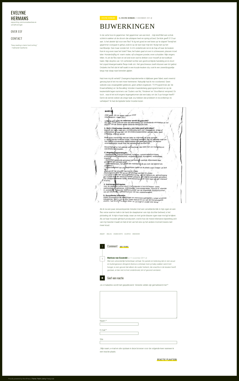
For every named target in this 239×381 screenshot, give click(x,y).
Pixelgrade (50, 379)
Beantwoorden (156, 258)
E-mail (103, 330)
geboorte (119, 234)
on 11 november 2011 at (137, 258)
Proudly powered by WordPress (19, 379)
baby (103, 234)
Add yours (124, 246)
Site (101, 339)
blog (110, 234)
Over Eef (17, 31)
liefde (128, 234)
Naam (103, 321)
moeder (136, 234)
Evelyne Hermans (19, 15)
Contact (16, 38)
